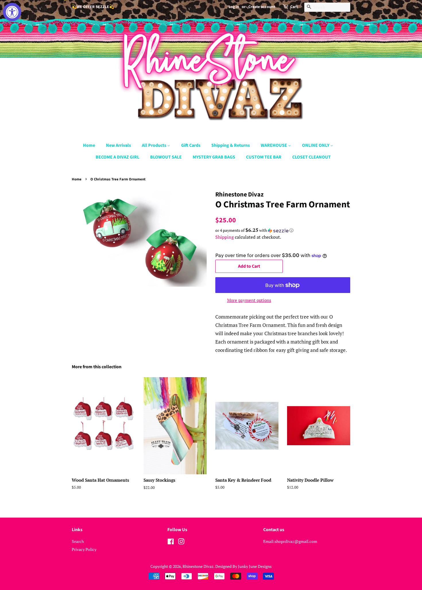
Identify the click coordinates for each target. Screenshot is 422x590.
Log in (234, 7)
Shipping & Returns (230, 145)
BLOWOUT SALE (166, 157)
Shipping (224, 237)
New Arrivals (118, 145)
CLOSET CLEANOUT (311, 157)
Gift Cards (190, 145)
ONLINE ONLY (316, 145)
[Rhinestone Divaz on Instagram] (181, 542)
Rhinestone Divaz (198, 566)
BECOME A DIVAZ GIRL (117, 157)
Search (78, 541)
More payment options (249, 300)
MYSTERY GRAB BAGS (214, 157)
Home (89, 145)
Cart (294, 7)
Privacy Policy (84, 549)
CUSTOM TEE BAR (263, 157)
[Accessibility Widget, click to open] (12, 12)
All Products (154, 145)
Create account (261, 7)
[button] (282, 230)
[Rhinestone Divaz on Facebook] (170, 542)
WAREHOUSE (274, 145)
